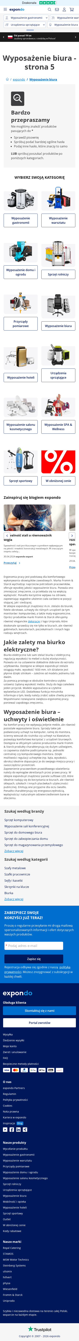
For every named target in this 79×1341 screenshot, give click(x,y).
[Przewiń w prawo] (75, 37)
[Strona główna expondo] (7, 79)
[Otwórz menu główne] (5, 9)
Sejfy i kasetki (13, 881)
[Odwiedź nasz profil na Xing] (25, 1131)
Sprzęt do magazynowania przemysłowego (33, 845)
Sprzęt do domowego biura (23, 832)
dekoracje (34, 621)
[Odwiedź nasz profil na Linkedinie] (18, 1131)
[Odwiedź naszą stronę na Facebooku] (12, 1131)
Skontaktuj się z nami (39, 1011)
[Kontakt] (57, 9)
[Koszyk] (71, 9)
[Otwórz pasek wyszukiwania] (49, 9)
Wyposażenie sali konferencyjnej (26, 826)
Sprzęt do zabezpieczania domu (26, 839)
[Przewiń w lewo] (3, 37)
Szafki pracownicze (17, 874)
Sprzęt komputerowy (18, 820)
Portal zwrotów (39, 1023)
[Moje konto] (64, 9)
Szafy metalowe (15, 868)
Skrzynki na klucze (16, 887)
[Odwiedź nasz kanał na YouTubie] (5, 1131)
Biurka (8, 893)
